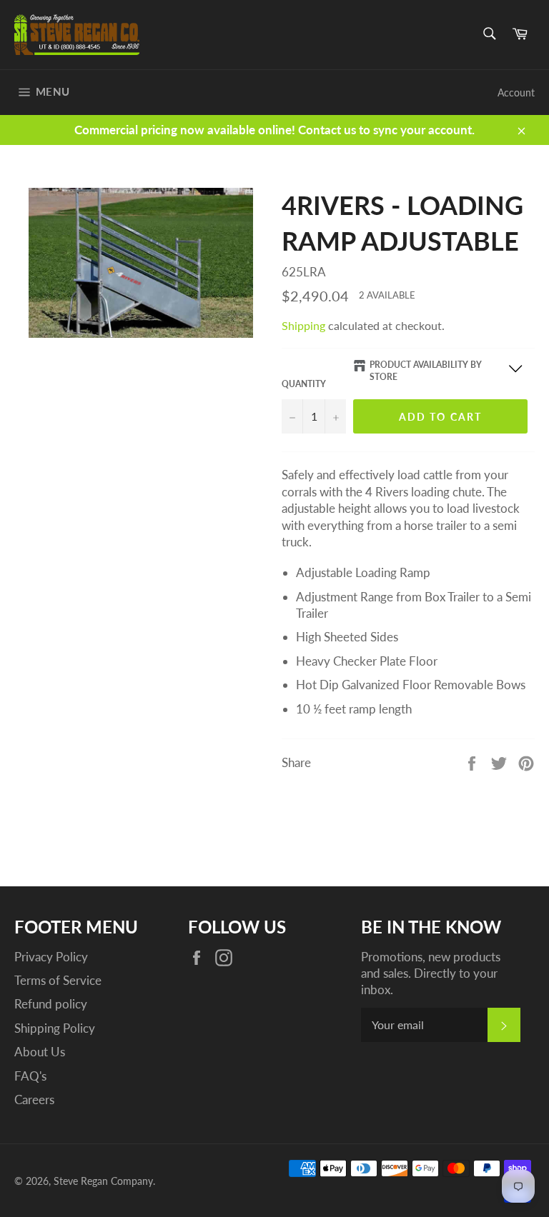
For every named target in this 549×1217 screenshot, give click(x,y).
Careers (34, 1099)
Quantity (304, 384)
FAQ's (30, 1075)
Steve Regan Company (103, 1181)
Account (516, 92)
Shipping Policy (54, 1028)
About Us (39, 1051)
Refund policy (50, 1003)
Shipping (303, 325)
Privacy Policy (51, 956)
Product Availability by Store (426, 370)
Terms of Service (58, 980)
